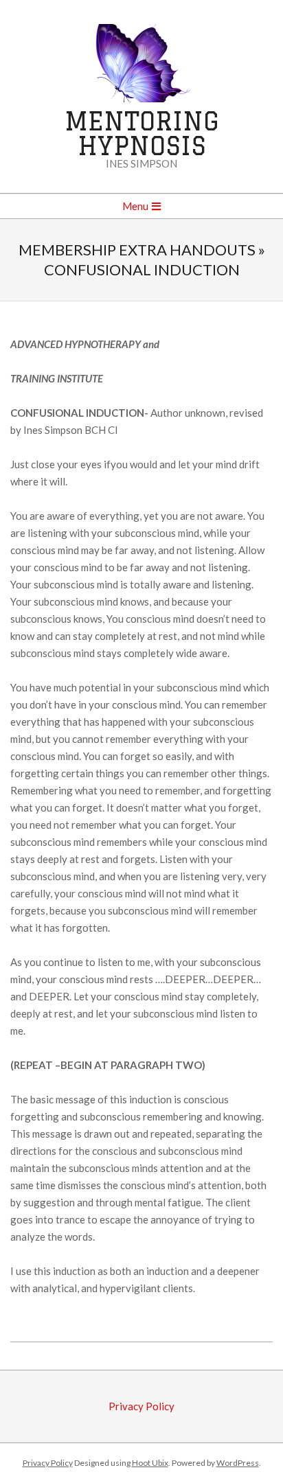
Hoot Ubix (150, 1463)
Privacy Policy (141, 1406)
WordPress (237, 1463)
